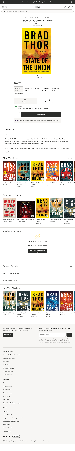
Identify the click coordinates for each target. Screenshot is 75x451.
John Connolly (21, 221)
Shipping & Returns (9, 358)
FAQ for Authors (8, 371)
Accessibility (7, 431)
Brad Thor (37, 23)
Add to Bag (41, 114)
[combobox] (39, 11)
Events (5, 383)
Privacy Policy (26, 441)
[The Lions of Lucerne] (9, 171)
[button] (2, 7)
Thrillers (37, 17)
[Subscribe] (69, 335)
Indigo (9, 441)
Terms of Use (46, 441)
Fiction (31, 17)
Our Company (7, 414)
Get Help (6, 361)
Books (26, 17)
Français (16, 436)
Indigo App (6, 396)
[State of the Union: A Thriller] (37, 171)
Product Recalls (8, 428)
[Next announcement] (72, 2)
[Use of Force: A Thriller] (23, 301)
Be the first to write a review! (37, 251)
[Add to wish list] (14, 179)
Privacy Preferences (36, 441)
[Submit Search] (4, 11)
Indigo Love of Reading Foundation (13, 418)
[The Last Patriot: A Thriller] (52, 301)
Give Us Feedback (8, 368)
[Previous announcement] (3, 2)
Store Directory (8, 393)
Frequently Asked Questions (11, 355)
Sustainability (7, 424)
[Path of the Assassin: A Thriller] (23, 171)
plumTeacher (7, 390)
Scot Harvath (68, 159)
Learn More (8, 335)
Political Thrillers (45, 17)
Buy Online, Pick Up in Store (11, 403)
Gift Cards (6, 399)
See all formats (18, 93)
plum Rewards (7, 386)
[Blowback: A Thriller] (52, 171)
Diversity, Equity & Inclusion (11, 421)
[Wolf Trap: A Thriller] (9, 208)
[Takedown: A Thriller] (66, 171)
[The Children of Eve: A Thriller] (26, 208)
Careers (5, 411)
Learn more (56, 120)
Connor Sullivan (7, 221)
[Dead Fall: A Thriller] (56, 208)
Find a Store (6, 365)
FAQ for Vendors (8, 375)
